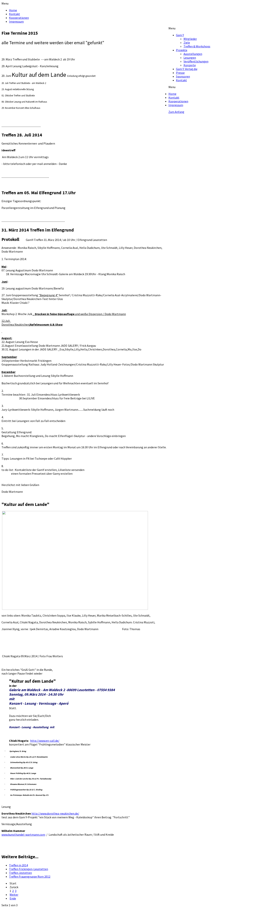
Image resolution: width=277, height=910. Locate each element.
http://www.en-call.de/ (44, 740)
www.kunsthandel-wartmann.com (23, 834)
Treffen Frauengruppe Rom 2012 (29, 876)
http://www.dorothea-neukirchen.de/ (55, 813)
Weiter (14, 894)
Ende (13, 898)
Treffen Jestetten (20, 873)
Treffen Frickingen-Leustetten (28, 869)
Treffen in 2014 (18, 865)
